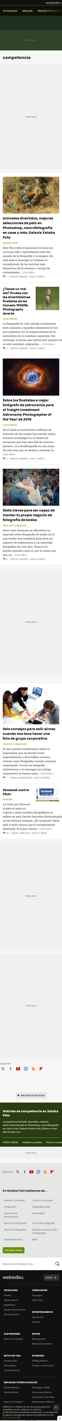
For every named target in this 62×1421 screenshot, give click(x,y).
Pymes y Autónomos (43, 1365)
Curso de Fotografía (43, 1223)
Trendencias (10, 1360)
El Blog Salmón (40, 1360)
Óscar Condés (19, 559)
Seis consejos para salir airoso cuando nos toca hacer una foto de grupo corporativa (29, 733)
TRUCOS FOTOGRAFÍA (49, 10)
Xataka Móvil (11, 1300)
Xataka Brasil (11, 1392)
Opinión (8, 799)
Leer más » (28, 272)
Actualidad (38, 1213)
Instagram (26, 1068)
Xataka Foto (10, 243)
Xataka (7, 1295)
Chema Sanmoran (21, 777)
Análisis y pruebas (32, 1142)
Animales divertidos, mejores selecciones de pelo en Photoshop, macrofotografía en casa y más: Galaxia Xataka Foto (29, 227)
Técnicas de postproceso (11, 1214)
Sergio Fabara (18, 276)
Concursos (10, 318)
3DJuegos (37, 1295)
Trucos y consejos (15, 525)
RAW (34, 1239)
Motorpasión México (43, 1401)
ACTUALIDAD (10, 10)
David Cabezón (20, 833)
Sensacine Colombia (43, 1397)
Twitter (3, 1068)
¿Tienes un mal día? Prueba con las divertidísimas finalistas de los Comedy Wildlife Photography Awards (16, 301)
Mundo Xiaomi (11, 1314)
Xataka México (12, 1387)
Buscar (57, 1264)
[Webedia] (54, 3)
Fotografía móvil (41, 1206)
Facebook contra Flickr (16, 792)
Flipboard (41, 1068)
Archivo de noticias (33, 1095)
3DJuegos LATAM (41, 1387)
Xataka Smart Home (14, 1309)
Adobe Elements (13, 1239)
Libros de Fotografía (15, 1223)
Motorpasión (39, 1338)
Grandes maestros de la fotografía (44, 1231)
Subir (49, 1277)
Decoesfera (10, 1365)
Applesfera (9, 1304)
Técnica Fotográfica (15, 1229)
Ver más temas (14, 1250)
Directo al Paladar (13, 1338)
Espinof (36, 1321)
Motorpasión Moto (42, 1343)
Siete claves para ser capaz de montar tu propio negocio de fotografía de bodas (29, 514)
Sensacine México (42, 1392)
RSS (33, 1068)
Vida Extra (37, 1300)
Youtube (18, 1068)
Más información (12, 1417)
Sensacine (37, 1317)
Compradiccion (12, 1370)
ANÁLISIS (27, 10)
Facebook (10, 1068)
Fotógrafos (10, 1206)
